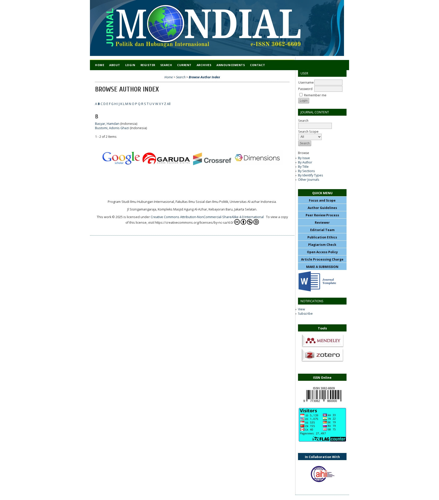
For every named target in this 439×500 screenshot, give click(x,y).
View (301, 309)
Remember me (315, 95)
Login (130, 65)
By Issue (304, 158)
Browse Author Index (204, 77)
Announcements (230, 65)
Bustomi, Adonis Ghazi (112, 128)
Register (147, 65)
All (168, 104)
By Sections (306, 171)
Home (99, 65)
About (114, 65)
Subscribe (305, 313)
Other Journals (308, 179)
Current (184, 65)
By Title (303, 166)
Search (166, 65)
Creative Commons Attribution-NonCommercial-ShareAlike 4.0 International (208, 217)
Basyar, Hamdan (107, 124)
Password (305, 89)
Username (306, 82)
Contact (257, 65)
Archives (204, 65)
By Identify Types (310, 175)
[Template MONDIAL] (317, 291)
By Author (305, 162)
